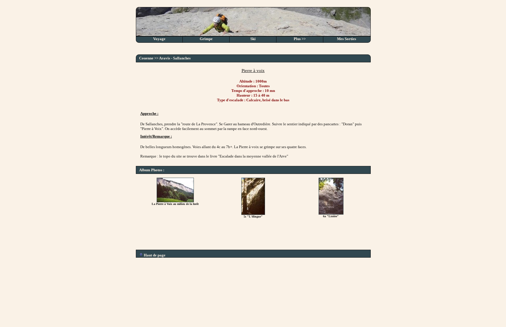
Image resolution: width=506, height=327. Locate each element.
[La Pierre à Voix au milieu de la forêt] (175, 201)
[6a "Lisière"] (331, 213)
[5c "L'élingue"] (253, 213)
